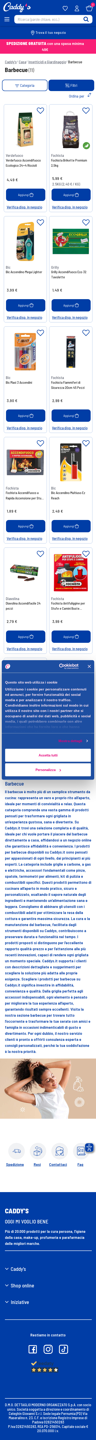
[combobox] (53, 19)
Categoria (26, 85)
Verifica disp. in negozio (24, 207)
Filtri (73, 85)
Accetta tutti (48, 755)
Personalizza (45, 770)
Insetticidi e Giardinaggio (47, 62)
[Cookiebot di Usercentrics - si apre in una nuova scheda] (59, 666)
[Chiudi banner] (89, 666)
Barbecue (75, 62)
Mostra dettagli (70, 741)
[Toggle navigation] (7, 19)
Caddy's (11, 62)
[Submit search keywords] (86, 19)
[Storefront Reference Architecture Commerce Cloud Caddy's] (17, 6)
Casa (22, 62)
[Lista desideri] (40, 110)
